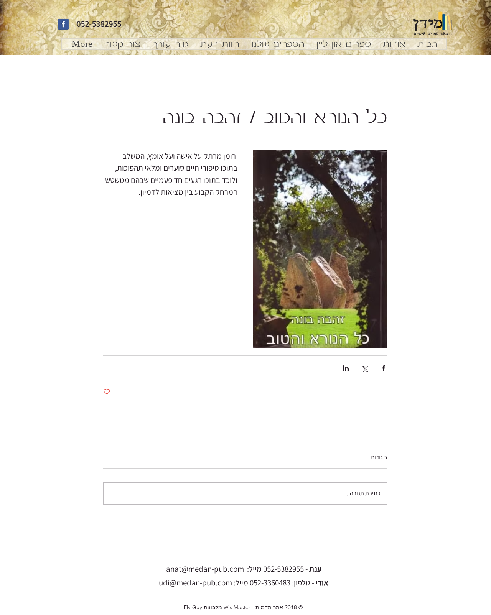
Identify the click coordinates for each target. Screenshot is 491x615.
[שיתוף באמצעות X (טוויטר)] (364, 368)
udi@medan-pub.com (195, 582)
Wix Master (237, 607)
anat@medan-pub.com (205, 569)
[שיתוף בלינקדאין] (345, 368)
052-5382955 (99, 23)
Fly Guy (193, 607)
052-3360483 (270, 582)
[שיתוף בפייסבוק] (383, 368)
